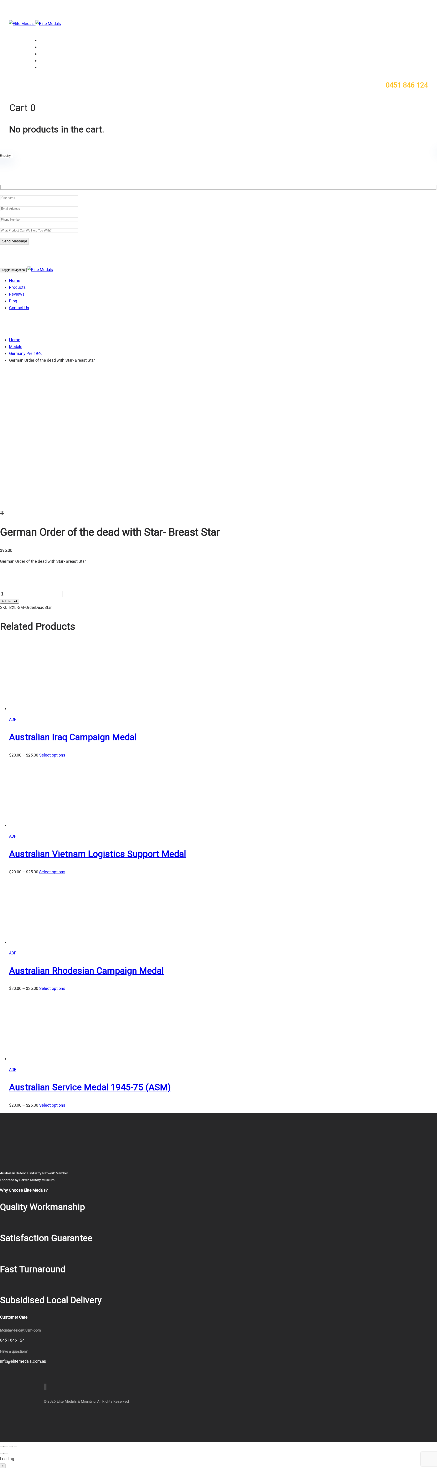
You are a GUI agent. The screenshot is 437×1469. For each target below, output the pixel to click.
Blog (43, 60)
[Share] (11, 1446)
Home (44, 40)
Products (47, 47)
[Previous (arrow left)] (2, 1453)
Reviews (46, 54)
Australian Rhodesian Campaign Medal (86, 971)
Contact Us (48, 67)
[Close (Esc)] (15, 1446)
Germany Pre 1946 (26, 353)
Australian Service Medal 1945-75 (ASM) (90, 1087)
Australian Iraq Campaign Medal (73, 737)
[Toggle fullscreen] (6, 1446)
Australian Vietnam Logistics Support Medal (97, 854)
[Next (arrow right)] (6, 1453)
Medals (15, 346)
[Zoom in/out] (2, 1446)
